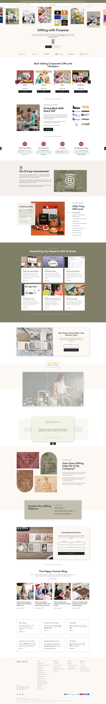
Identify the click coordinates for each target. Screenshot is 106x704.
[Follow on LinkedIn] (23, 694)
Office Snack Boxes (41, 676)
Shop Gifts (48, 46)
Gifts (38, 661)
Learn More (27, 461)
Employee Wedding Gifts (42, 682)
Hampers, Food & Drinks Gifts (43, 665)
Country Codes (29, 702)
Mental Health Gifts (41, 680)
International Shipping (84, 670)
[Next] (54, 443)
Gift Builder (80, 4)
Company (82, 661)
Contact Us (82, 665)
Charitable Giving (73, 4)
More (85, 4)
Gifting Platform (56, 46)
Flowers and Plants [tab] (77, 235)
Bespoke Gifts (56, 663)
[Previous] (51, 443)
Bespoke (55, 661)
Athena (25, 85)
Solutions (28, 4)
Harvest (44, 85)
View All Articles (53, 578)
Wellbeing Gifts (40, 667)
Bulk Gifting (56, 670)
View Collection (24, 221)
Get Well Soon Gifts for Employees (42, 684)
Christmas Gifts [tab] (76, 212)
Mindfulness (80, 85)
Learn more (26, 280)
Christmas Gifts (40, 663)
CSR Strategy (24, 702)
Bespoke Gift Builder (62, 514)
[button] (89, 82)
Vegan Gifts (39, 687)
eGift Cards (22, 4)
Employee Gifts (40, 678)
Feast (62, 85)
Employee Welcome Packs (49, 648)
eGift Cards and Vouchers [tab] (78, 228)
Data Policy (18, 702)
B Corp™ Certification (84, 668)
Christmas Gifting (71, 667)
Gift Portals (58, 508)
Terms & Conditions (36, 702)
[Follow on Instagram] (20, 694)
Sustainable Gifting (71, 668)
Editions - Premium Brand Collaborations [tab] (78, 215)
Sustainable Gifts (40, 670)
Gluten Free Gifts (40, 689)
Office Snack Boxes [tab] (77, 232)
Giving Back (48, 129)
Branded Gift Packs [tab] (77, 230)
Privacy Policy (51, 702)
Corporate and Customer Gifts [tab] (79, 218)
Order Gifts (21, 631)
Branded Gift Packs (41, 672)
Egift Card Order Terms (44, 702)
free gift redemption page (82, 150)
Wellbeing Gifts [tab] (76, 221)
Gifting (16, 4)
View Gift (25, 91)
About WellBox (83, 667)
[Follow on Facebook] (17, 694)
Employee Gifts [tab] (76, 225)
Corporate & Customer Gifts (43, 674)
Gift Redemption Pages (63, 511)
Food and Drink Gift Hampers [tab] (79, 223)
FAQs (81, 663)
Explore (45, 630)
